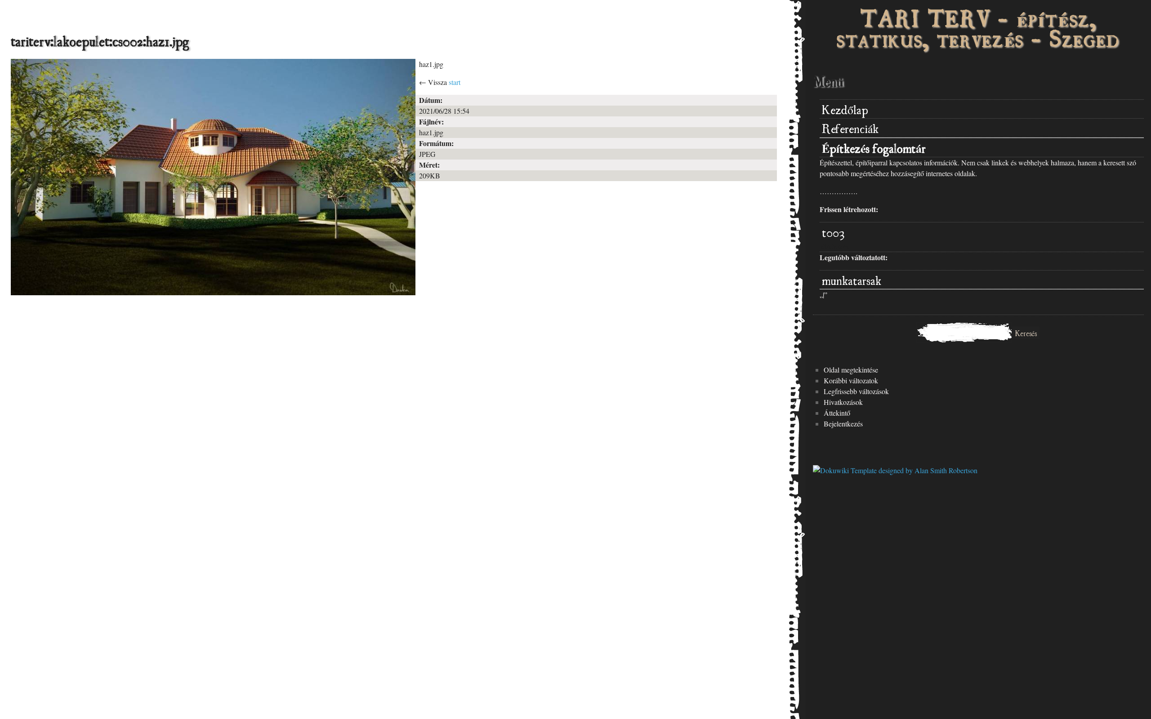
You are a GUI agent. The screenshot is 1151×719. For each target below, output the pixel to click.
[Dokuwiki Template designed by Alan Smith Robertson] (895, 470)
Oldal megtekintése (851, 369)
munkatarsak (851, 279)
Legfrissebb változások (856, 391)
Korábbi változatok (851, 380)
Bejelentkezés (843, 423)
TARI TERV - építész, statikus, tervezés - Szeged (978, 27)
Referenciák (850, 127)
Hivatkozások (843, 402)
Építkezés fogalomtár (874, 147)
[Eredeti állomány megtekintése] (213, 292)
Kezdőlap (845, 108)
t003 (833, 231)
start (454, 82)
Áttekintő (837, 412)
